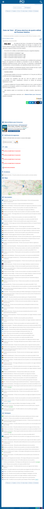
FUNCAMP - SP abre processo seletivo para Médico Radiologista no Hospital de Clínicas (22, 291)
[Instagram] (42, 508)
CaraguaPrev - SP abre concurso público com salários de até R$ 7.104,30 (19, 335)
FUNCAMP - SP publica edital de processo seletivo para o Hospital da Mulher (20, 297)
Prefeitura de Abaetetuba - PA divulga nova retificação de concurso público (22, 462)
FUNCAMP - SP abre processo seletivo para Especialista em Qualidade (18, 329)
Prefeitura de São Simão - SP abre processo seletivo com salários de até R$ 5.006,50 (21, 248)
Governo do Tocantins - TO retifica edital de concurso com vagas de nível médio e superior (21, 466)
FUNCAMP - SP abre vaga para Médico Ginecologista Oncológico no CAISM (19, 403)
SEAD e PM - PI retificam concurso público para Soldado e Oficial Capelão (21, 479)
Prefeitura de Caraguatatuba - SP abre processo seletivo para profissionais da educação (22, 346)
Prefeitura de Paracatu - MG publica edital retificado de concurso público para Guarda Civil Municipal (22, 442)
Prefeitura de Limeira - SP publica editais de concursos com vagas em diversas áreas (21, 366)
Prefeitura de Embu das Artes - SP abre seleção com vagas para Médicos (19, 209)
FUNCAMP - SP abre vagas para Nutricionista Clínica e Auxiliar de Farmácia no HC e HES (22, 327)
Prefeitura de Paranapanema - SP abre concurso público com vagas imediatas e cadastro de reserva (22, 315)
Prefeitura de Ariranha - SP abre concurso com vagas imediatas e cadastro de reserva (22, 230)
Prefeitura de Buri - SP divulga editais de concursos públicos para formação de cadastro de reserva (22, 214)
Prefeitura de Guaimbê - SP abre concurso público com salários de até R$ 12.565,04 (21, 211)
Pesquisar (28, 7)
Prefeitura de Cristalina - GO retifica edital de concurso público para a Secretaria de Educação (21, 455)
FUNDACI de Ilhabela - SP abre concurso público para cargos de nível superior (20, 221)
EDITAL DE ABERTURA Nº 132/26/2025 (12, 155)
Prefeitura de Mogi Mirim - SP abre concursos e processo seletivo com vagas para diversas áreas (21, 301)
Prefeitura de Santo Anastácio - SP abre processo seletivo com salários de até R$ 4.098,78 (22, 246)
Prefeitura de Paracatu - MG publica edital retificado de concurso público (19, 445)
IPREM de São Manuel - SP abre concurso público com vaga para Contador (19, 373)
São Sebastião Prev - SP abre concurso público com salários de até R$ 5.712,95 (20, 284)
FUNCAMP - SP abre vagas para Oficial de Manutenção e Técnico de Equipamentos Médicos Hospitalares (21, 201)
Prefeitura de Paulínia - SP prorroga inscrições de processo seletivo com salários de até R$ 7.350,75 (23, 386)
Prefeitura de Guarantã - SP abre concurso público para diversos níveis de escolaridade (22, 357)
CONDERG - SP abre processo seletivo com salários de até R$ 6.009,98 (18, 275)
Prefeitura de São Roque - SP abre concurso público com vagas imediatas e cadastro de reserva (22, 320)
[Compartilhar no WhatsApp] (27, 102)
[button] (3, 2)
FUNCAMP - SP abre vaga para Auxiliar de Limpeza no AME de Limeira (19, 234)
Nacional (8, 11)
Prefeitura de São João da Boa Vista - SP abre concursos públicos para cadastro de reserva (21, 392)
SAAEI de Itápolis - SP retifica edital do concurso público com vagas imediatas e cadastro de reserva (22, 369)
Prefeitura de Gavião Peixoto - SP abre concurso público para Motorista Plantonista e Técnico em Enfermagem (22, 268)
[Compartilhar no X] (38, 102)
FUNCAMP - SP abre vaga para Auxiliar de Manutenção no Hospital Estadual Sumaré (22, 238)
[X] (40, 508)
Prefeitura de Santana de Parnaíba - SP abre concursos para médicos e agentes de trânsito (21, 243)
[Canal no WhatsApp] (36, 508)
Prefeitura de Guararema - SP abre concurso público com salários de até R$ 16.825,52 (22, 398)
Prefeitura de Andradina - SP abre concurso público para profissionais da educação (21, 232)
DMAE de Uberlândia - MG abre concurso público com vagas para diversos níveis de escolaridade (21, 437)
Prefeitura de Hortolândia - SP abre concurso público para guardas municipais (20, 379)
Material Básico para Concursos (33, 94)
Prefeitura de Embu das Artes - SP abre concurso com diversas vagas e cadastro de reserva (21, 353)
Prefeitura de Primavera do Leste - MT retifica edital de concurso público (19, 460)
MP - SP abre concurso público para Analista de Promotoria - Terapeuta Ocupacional (22, 381)
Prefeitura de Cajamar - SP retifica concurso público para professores (18, 318)
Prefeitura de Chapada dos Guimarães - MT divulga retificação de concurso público (21, 458)
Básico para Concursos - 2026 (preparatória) (17, 125)
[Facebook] (39, 508)
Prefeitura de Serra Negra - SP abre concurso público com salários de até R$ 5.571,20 (22, 271)
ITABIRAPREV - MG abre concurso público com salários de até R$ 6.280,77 (19, 434)
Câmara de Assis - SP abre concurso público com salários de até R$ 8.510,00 (20, 217)
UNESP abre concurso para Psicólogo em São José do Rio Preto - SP (18, 331)
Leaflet (30, 194)
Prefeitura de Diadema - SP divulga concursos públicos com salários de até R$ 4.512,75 (22, 383)
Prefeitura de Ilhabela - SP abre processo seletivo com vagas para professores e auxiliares (23, 205)
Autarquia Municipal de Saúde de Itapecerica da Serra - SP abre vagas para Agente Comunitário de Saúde (21, 289)
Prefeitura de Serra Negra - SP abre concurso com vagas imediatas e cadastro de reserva (22, 273)
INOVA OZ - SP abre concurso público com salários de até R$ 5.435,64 (18, 337)
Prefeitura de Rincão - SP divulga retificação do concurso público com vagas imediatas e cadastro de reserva (22, 363)
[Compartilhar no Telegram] (30, 102)
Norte (31, 11)
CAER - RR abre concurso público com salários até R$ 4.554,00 (17, 464)
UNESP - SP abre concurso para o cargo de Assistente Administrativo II (18, 203)
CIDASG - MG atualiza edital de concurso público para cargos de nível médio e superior (22, 439)
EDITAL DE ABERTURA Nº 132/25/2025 (12, 151)
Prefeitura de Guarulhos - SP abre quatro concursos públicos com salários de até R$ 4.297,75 (21, 252)
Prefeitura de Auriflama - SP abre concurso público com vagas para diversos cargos (21, 339)
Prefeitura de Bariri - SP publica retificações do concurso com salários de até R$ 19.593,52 (23, 325)
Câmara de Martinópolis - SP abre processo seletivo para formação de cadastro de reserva (21, 308)
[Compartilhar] (40, 102)
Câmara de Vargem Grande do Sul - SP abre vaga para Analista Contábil (19, 226)
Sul (19, 11)
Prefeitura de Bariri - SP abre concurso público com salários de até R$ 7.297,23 (20, 207)
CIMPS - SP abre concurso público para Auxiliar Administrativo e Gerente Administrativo (22, 299)
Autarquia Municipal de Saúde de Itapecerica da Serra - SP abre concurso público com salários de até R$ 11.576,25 (22, 349)
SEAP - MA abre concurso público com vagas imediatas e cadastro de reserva (20, 475)
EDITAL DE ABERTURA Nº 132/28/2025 (12, 163)
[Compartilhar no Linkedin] (32, 102)
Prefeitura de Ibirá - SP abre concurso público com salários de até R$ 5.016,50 (20, 389)
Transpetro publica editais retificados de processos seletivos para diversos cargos (21, 416)
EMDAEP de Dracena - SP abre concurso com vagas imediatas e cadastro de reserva (21, 264)
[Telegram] (37, 508)
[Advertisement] (13, 20)
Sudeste (14, 11)
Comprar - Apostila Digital (14, 131)
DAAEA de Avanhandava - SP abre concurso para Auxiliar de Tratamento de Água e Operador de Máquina (21, 278)
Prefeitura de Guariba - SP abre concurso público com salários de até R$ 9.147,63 (21, 323)
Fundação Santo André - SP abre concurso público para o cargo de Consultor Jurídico (22, 344)
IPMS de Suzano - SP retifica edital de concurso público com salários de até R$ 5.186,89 (22, 286)
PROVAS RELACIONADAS (9, 167)
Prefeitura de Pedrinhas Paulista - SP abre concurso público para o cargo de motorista (22, 236)
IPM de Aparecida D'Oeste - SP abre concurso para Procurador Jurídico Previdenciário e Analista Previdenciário (22, 294)
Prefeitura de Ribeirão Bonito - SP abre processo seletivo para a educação (19, 371)
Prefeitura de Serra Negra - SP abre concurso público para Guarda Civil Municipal (21, 266)
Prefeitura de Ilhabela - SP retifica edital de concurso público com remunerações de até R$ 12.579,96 (22, 360)
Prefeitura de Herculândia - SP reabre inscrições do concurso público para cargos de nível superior (23, 400)
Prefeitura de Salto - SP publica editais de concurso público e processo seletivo (20, 175)
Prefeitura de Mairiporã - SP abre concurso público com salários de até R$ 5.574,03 (21, 355)
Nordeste (36, 11)
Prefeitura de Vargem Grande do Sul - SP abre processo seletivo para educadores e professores (21, 258)
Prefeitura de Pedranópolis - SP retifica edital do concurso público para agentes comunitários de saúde (20, 409)
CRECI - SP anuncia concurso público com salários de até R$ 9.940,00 (18, 333)
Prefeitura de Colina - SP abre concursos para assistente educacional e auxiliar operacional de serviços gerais (20, 312)
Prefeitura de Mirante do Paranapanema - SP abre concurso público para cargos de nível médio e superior (22, 261)
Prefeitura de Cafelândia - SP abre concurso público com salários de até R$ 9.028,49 (21, 255)
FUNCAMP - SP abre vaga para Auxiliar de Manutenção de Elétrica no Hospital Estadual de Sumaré (22, 223)
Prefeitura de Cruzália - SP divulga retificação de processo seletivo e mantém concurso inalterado (22, 342)
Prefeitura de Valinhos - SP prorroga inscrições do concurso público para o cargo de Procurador (21, 406)
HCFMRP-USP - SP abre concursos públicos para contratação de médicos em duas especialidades (21, 305)
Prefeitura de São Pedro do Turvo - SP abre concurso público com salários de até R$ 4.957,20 (21, 281)
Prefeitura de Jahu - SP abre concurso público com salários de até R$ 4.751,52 (20, 250)
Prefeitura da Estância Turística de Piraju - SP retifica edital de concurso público (21, 375)
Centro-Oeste (24, 11)
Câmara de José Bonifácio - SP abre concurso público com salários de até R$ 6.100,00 (22, 228)
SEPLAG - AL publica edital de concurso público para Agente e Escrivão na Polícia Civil (22, 469)
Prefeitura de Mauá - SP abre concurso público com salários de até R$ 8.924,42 (20, 377)
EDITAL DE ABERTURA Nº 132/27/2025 (12, 159)
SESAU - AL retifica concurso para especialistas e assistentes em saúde (18, 471)
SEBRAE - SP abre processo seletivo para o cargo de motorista (17, 240)
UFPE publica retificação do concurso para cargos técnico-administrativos (19, 477)
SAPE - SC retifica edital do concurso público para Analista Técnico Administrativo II (21, 449)
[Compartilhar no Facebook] (35, 102)
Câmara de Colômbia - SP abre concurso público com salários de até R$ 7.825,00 (21, 219)
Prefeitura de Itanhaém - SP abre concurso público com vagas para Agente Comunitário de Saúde (22, 395)
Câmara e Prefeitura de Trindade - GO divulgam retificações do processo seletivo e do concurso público (22, 452)
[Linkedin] (38, 508)
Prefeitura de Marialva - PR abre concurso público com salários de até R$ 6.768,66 (21, 447)
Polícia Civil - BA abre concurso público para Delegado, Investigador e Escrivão (20, 473)
